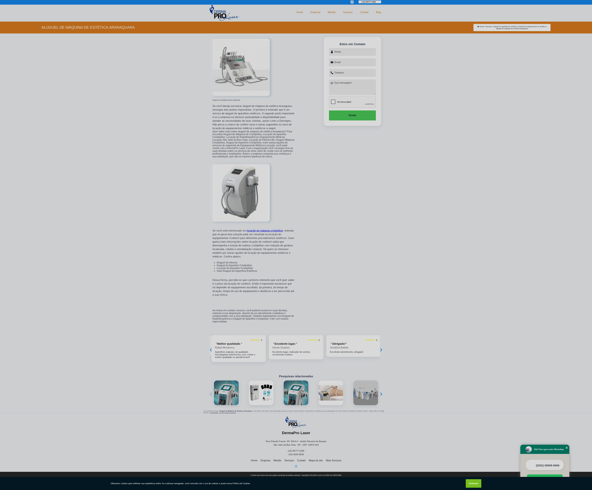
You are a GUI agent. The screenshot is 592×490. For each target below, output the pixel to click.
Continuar (473, 483)
